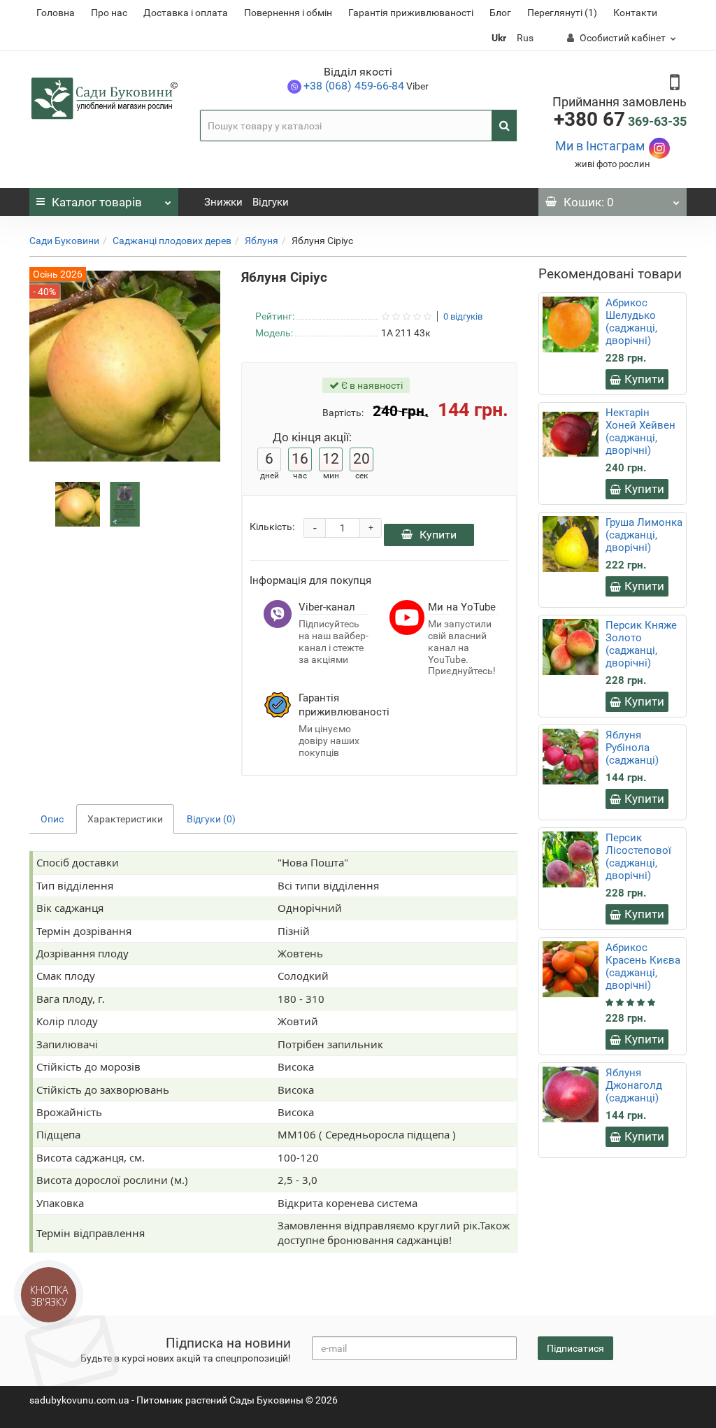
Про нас (109, 12)
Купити (438, 534)
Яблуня (261, 240)
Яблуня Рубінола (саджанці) (632, 747)
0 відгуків (462, 317)
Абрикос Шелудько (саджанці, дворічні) (631, 322)
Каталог (97, 202)
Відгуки (270, 202)
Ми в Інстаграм (600, 145)
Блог (500, 12)
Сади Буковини (64, 240)
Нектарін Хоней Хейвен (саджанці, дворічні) (640, 431)
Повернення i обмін (288, 12)
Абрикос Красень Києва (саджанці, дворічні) (643, 966)
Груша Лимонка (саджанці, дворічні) (644, 535)
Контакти (635, 12)
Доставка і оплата (185, 12)
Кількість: (272, 526)
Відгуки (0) (211, 818)
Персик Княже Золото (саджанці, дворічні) (641, 644)
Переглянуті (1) (562, 12)
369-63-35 (620, 121)
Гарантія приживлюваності (410, 12)
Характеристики (125, 818)
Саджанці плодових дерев (172, 240)
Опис (52, 818)
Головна (55, 12)
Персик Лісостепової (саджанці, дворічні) (638, 856)
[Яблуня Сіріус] (77, 503)
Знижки (223, 202)
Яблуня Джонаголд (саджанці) (634, 1085)
